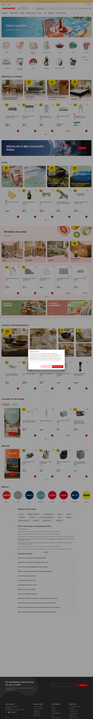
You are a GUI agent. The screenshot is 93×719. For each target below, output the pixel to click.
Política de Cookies (37, 362)
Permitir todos (58, 366)
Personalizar (45, 366)
